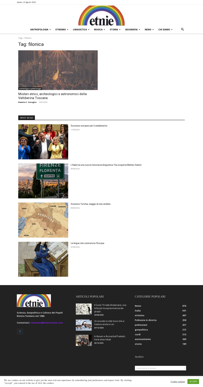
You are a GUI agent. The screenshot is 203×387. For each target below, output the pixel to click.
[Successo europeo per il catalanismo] (43, 141)
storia (114, 29)
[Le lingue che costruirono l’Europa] (43, 259)
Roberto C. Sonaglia (27, 102)
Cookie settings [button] (178, 381)
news (148, 29)
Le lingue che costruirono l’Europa (87, 243)
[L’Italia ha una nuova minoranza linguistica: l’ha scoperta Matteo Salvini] (43, 181)
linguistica (80, 29)
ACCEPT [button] (193, 381)
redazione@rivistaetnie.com (46, 322)
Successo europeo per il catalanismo (89, 125)
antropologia (39, 29)
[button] (182, 29)
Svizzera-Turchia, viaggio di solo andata (90, 204)
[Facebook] (20, 331)
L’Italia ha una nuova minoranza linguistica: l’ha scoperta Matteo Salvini (106, 165)
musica (98, 29)
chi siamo (164, 29)
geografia (131, 29)
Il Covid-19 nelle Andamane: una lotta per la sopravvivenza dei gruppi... (110, 308)
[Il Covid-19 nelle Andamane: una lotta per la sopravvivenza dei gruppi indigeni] (84, 309)
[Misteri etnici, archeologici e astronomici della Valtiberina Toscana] (58, 70)
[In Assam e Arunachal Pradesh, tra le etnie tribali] (84, 340)
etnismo (61, 29)
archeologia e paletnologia (30, 88)
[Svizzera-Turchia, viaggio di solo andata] (43, 220)
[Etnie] (101, 15)
